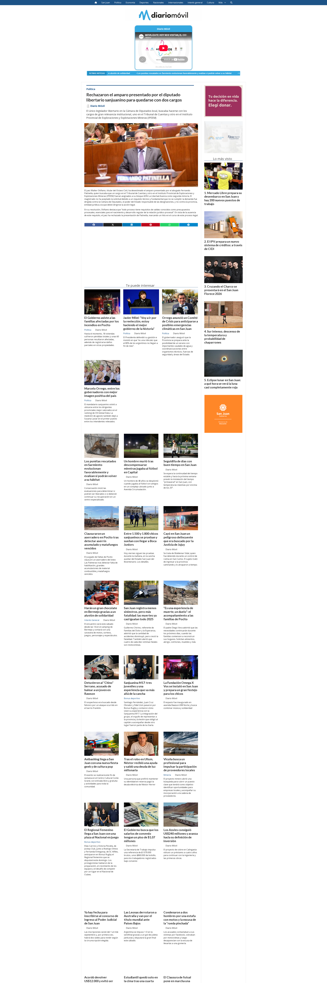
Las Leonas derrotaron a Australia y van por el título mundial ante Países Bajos (140, 917)
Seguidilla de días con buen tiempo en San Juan (180, 463)
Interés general (195, 2)
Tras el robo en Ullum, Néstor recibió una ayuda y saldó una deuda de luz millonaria (140, 764)
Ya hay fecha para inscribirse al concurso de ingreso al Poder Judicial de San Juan (101, 917)
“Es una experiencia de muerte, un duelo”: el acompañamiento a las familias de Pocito (178, 613)
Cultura (210, 2)
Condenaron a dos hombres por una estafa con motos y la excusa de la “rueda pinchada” (180, 917)
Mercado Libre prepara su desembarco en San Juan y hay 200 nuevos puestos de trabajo (223, 198)
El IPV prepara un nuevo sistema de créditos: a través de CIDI (223, 245)
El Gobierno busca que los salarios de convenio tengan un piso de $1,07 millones (141, 835)
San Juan (105, 2)
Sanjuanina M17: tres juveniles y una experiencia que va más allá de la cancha (139, 688)
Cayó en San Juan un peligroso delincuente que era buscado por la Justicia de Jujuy (179, 539)
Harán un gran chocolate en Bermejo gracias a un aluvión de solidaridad (100, 611)
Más (221, 2)
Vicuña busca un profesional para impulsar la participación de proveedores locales (180, 764)
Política (117, 2)
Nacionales (158, 2)
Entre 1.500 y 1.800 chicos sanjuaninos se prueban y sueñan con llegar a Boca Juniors (141, 539)
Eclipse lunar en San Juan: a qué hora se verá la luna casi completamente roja (222, 383)
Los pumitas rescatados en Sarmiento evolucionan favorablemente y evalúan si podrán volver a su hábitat (123, 73)
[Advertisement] (141, 248)
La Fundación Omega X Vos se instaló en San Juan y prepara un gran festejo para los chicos (181, 688)
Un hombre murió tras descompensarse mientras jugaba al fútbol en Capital (211, 73)
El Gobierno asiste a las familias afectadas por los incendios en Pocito (101, 321)
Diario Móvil (97, 106)
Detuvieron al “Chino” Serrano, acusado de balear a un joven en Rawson (98, 688)
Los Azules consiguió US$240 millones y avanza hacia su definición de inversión (181, 835)
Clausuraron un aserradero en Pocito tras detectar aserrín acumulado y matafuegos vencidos (101, 541)
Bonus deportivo (132, 698)
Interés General (91, 620)
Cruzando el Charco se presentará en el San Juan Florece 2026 (221, 290)
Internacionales (175, 2)
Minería (167, 775)
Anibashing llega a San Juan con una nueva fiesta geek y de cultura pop (101, 762)
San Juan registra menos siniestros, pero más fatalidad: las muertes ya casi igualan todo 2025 (140, 613)
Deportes (144, 2)
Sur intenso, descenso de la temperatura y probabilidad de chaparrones (222, 337)
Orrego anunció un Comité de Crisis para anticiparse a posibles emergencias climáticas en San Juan (180, 323)
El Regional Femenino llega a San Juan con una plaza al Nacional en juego (101, 833)
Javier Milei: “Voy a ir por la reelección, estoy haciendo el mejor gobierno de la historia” (139, 323)
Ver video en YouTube (163, 67)
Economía (130, 2)
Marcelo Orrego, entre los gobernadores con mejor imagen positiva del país (102, 392)
